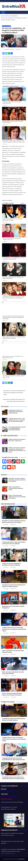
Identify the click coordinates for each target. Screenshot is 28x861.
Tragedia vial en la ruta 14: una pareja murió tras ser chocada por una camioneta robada (16, 420)
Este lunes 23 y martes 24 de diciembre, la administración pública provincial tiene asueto (14, 392)
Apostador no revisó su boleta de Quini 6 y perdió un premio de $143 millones (17, 480)
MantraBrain (22, 859)
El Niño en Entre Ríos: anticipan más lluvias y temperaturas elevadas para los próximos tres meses (17, 450)
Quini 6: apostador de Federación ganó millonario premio (15, 488)
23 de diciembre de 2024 (8, 49)
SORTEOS (4, 517)
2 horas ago (5, 524)
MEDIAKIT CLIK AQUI (6, 799)
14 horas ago (6, 697)
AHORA (3, 560)
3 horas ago (5, 567)
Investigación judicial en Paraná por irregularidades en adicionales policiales (16, 428)
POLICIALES (4, 581)
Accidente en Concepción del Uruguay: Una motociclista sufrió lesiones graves (14, 400)
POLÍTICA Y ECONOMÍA (6, 26)
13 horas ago (6, 675)
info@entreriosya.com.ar (8, 791)
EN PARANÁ (4, 754)
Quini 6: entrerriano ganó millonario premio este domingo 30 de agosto (16, 497)
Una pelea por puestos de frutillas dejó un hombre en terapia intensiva (15, 411)
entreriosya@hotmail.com (8, 853)
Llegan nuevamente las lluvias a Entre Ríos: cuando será (16, 440)
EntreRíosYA (18, 49)
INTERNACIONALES (5, 538)
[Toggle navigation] (6, 12)
